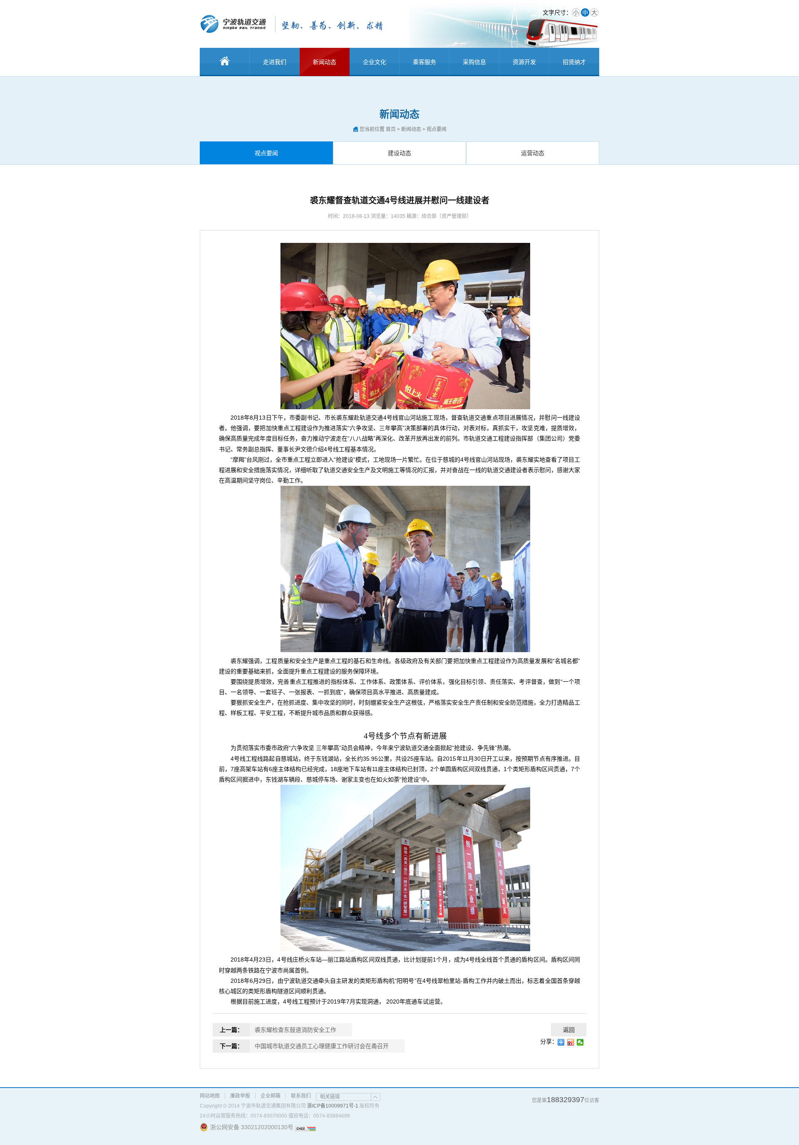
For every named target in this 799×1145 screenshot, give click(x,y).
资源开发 (524, 62)
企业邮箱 (270, 1096)
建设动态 (399, 153)
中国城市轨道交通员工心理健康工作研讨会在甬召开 (322, 1046)
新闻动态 (324, 62)
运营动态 (532, 153)
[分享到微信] (580, 1042)
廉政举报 (240, 1096)
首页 (391, 129)
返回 (569, 1029)
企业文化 (374, 62)
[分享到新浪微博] (570, 1042)
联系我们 (301, 1096)
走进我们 (274, 62)
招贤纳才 (574, 62)
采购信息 (474, 62)
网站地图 (210, 1096)
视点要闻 (266, 153)
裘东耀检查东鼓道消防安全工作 (295, 1029)
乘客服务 (424, 62)
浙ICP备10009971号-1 (332, 1106)
